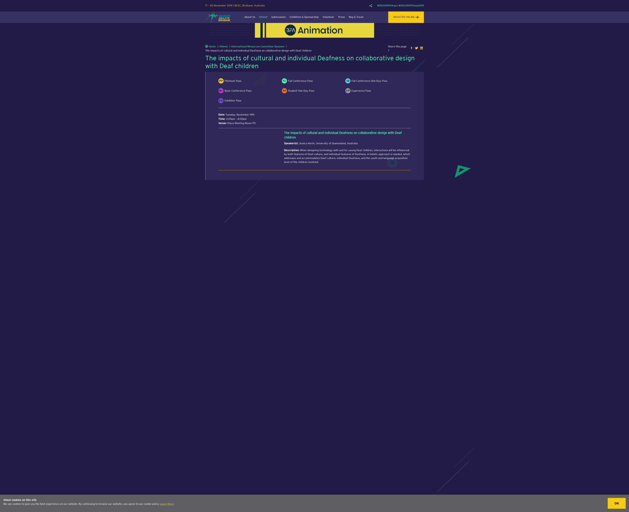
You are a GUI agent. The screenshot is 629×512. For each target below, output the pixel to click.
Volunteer (328, 17)
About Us (249, 17)
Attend (263, 17)
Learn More (167, 504)
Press (341, 17)
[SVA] (314, 30)
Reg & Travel (356, 17)
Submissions (278, 17)
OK (616, 503)
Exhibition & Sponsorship (304, 17)
